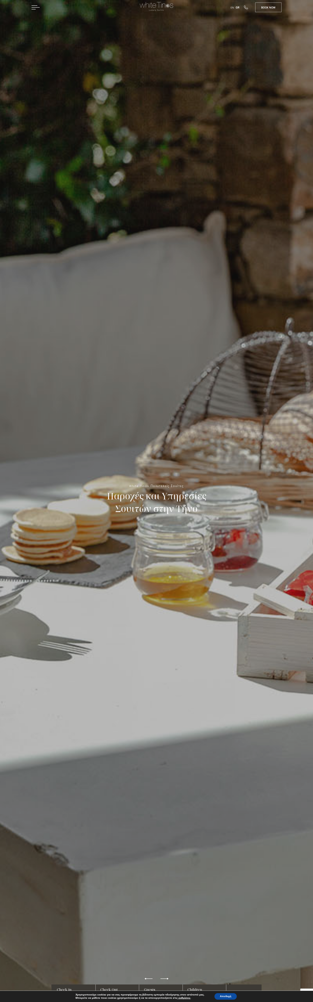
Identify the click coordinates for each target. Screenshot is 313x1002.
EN (232, 7)
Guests (149, 989)
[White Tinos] (156, 8)
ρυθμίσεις (184, 998)
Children (194, 989)
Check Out (109, 989)
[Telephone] (249, 7)
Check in (64, 989)
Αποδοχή (225, 996)
